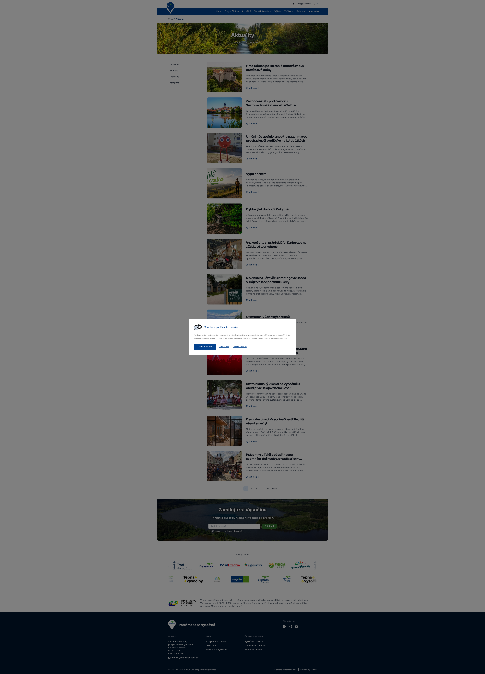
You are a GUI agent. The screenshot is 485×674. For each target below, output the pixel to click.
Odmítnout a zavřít (240, 347)
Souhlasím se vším (205, 347)
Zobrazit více (224, 347)
